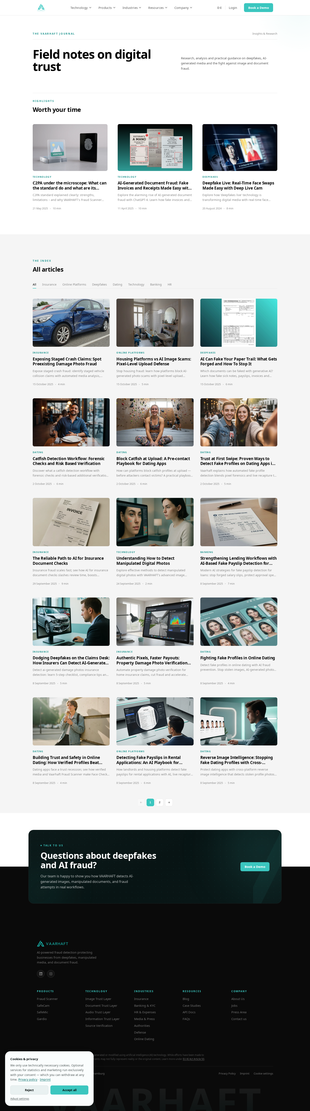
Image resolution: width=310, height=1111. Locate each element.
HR (170, 284)
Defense (140, 1032)
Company (181, 7)
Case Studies (192, 1005)
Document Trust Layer (101, 1005)
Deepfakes (99, 284)
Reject (29, 1090)
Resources (156, 7)
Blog (186, 999)
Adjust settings (19, 1098)
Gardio (42, 1019)
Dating (117, 284)
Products (105, 7)
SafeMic (42, 1012)
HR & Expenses (145, 1012)
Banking (156, 284)
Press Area (239, 1012)
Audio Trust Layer (98, 1012)
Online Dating (144, 1039)
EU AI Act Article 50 (193, 1059)
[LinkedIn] (40, 974)
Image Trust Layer (98, 999)
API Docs (189, 1012)
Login (233, 7)
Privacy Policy (227, 1073)
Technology (79, 7)
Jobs (234, 1005)
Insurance (49, 284)
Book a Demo (258, 7)
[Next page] (169, 802)
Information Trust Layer (102, 1019)
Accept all (69, 1090)
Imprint (244, 1073)
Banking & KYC (144, 1005)
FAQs (186, 1019)
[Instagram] (51, 974)
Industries (130, 7)
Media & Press (144, 1019)
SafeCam (43, 1005)
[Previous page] (141, 802)
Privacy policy (27, 1079)
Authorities (142, 1025)
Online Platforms (74, 284)
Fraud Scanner (47, 999)
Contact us (239, 1019)
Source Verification (99, 1025)
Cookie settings (263, 1073)
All (34, 284)
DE (219, 7)
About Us (238, 999)
